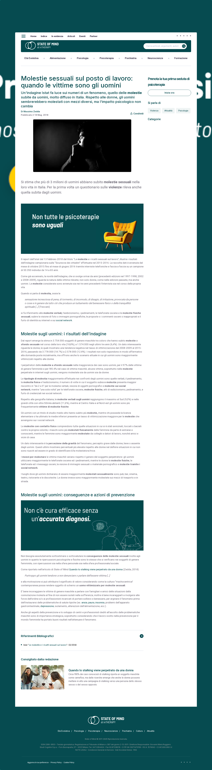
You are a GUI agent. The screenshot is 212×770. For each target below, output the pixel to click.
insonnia (99, 602)
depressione (47, 606)
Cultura (139, 731)
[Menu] (23, 36)
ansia (84, 602)
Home (33, 36)
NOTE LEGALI (81, 750)
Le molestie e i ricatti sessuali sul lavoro (47, 645)
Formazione (180, 58)
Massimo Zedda (32, 111)
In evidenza (57, 36)
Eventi (82, 36)
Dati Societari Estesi (123, 750)
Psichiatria (130, 58)
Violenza (154, 110)
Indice (44, 36)
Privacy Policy (56, 763)
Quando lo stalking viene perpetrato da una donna (96, 569)
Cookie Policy (69, 763)
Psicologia (82, 58)
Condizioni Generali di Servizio (101, 750)
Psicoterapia (107, 58)
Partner (93, 36)
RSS (135, 750)
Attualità (168, 110)
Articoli (71, 36)
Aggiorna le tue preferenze (38, 763)
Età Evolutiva (32, 58)
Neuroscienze (155, 58)
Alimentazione (58, 58)
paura (91, 602)
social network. (64, 320)
